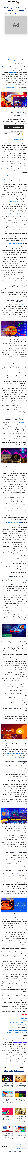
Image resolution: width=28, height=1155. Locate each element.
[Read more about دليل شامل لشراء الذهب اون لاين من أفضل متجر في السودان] (20, 1111)
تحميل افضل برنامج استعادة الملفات (16, 1032)
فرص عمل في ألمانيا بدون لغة (13, 213)
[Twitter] (4, 1146)
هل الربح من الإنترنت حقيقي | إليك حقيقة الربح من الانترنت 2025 (7, 1085)
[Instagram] (2, 1146)
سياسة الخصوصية (21, 1148)
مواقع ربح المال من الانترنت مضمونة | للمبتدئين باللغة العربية (20, 1135)
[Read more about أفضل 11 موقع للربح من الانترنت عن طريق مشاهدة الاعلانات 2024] (7, 1111)
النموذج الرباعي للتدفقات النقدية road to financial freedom (21, 1085)
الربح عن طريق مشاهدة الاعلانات (13, 415)
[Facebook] (7, 1146)
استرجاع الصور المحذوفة (11, 87)
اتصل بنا (19, 1145)
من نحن (19, 1146)
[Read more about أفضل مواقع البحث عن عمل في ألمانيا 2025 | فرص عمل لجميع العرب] (7, 1129)
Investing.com (17, 139)
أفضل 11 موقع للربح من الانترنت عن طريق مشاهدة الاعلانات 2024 (7, 1118)
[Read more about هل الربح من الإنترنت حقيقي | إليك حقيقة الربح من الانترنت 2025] (7, 1078)
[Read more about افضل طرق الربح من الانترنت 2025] (20, 1094)
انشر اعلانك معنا (21, 1143)
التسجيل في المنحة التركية (15, 243)
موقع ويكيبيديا (23, 1020)
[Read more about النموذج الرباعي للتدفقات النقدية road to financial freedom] (20, 1078)
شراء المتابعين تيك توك (16, 201)
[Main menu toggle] (3, 2)
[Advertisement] (14, 46)
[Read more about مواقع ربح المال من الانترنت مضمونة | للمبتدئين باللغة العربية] (20, 1129)
